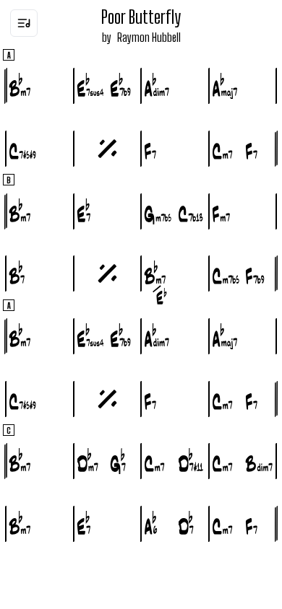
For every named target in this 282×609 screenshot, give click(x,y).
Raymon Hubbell (149, 37)
